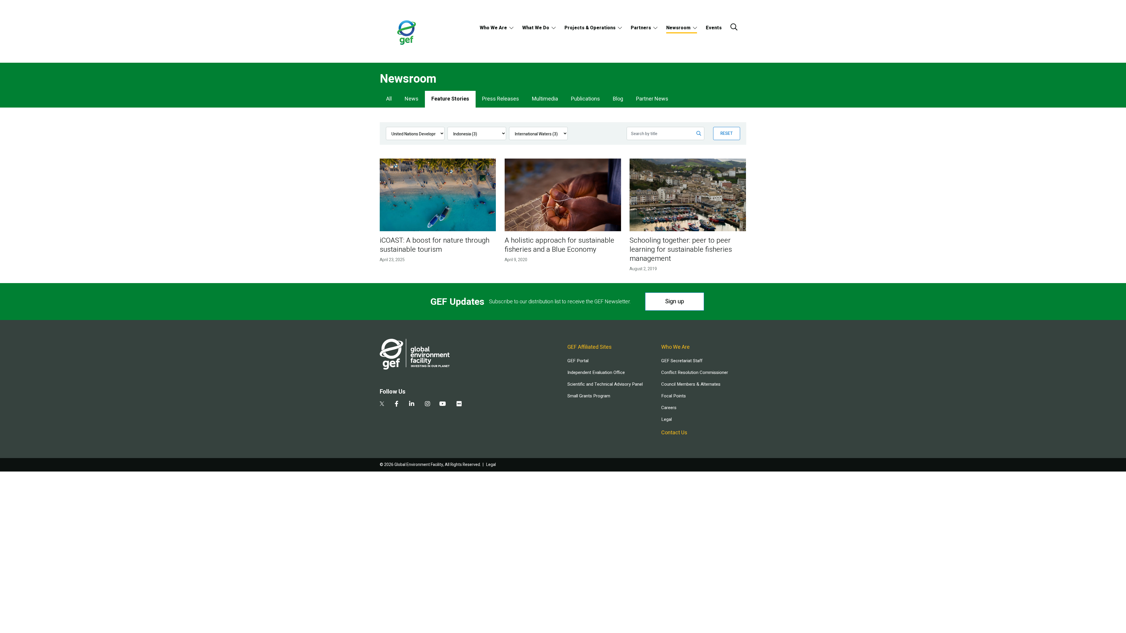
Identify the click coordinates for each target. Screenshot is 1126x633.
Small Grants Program (588, 396)
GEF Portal (578, 361)
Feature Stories (450, 99)
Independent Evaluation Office (596, 372)
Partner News (652, 99)
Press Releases (500, 99)
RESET (726, 133)
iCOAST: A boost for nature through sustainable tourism (434, 245)
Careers (668, 407)
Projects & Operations (589, 27)
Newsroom (678, 27)
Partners (641, 27)
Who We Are (493, 27)
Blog (618, 99)
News (411, 99)
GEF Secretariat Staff (681, 361)
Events (714, 27)
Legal (666, 419)
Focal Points (673, 396)
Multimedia (545, 99)
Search (733, 26)
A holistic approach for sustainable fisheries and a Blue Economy (559, 245)
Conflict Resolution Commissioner (694, 372)
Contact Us (674, 433)
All (389, 99)
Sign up (674, 301)
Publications (585, 99)
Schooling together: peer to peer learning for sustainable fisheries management (681, 249)
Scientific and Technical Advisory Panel (605, 384)
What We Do (535, 27)
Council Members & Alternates (690, 384)
